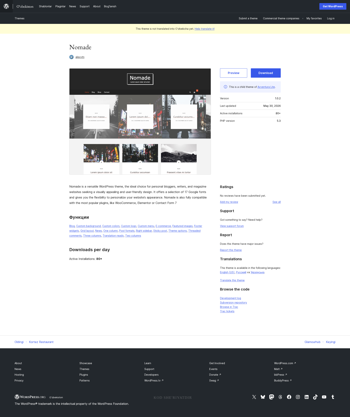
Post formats (127, 230)
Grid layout (87, 230)
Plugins (83, 374)
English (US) (227, 272)
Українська (257, 272)
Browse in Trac (229, 306)
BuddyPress (283, 380)
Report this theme (231, 250)
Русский (241, 272)
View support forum (232, 225)
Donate (215, 374)
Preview (233, 73)
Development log (230, 298)
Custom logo (128, 225)
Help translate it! (205, 28)
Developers (151, 374)
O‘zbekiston (56, 397)
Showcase (85, 363)
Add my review (229, 201)
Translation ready (113, 235)
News (98, 230)
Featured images (182, 225)
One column (110, 230)
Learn (147, 363)
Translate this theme (232, 280)
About (18, 363)
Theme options (177, 230)
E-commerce (163, 225)
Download (265, 73)
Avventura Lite (266, 86)
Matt (278, 369)
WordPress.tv (154, 380)
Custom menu (146, 225)
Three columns (92, 235)
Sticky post (160, 230)
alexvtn (79, 57)
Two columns (133, 235)
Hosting (19, 374)
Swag (214, 380)
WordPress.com (285, 363)
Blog (72, 225)
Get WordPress (333, 6)
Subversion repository (233, 302)
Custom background (88, 225)
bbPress (280, 374)
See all (277, 201)
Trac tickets (227, 311)
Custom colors (111, 225)
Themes (19, 18)
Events (213, 369)
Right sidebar (144, 230)
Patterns (84, 380)
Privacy (19, 380)
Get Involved (217, 363)
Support (149, 369)
